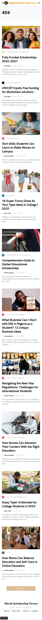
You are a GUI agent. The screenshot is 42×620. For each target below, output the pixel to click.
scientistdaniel (8, 336)
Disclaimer (35, 611)
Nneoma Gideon (9, 156)
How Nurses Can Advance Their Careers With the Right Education (20, 447)
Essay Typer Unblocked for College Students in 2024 (19, 504)
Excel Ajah (7, 66)
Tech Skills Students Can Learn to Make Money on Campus (18, 147)
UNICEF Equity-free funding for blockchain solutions (20, 90)
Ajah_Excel (7, 213)
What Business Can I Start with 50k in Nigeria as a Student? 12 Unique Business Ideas (19, 326)
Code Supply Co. (27, 607)
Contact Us (26, 611)
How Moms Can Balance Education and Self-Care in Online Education (19, 562)
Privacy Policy (16, 611)
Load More (20, 588)
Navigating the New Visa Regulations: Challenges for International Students (20, 387)
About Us (6, 611)
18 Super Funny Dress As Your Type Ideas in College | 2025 (20, 205)
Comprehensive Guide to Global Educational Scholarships (18, 264)
